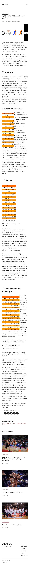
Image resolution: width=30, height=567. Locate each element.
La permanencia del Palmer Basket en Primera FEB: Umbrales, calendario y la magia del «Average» (14, 459)
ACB (3, 423)
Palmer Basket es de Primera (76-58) (11, 524)
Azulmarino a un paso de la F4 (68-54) (12, 492)
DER (13, 423)
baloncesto (8, 423)
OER (3, 424)
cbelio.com (5, 4)
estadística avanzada (21, 423)
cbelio (9, 21)
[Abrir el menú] (27, 4)
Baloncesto (5, 14)
